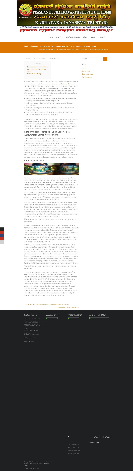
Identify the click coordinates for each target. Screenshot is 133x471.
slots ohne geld (64, 84)
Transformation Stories (73, 37)
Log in (84, 68)
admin (28, 58)
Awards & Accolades (29, 468)
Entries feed (86, 71)
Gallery (85, 37)
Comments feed (87, 74)
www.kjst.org (31, 341)
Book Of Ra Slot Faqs (34, 74)
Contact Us (102, 37)
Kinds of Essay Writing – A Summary (68, 307)
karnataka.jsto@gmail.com (33, 337)
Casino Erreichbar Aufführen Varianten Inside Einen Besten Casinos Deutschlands (46, 304)
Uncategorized (54, 58)
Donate (93, 37)
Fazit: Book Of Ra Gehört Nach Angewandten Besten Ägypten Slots (37, 69)
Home (51, 37)
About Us (58, 37)
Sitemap (37, 468)
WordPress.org (87, 77)
